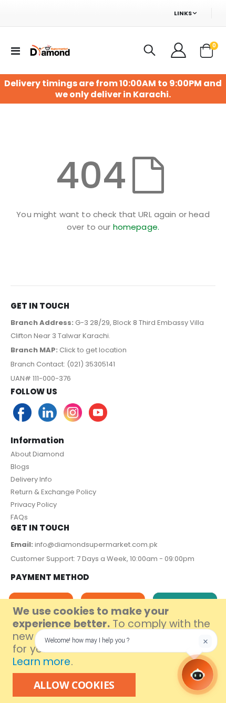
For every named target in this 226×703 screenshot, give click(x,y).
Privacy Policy (34, 505)
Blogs (20, 467)
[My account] (179, 50)
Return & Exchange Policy (53, 492)
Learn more (41, 662)
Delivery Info (31, 479)
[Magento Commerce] (49, 50)
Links (183, 13)
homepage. (136, 226)
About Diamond (37, 454)
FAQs (19, 517)
